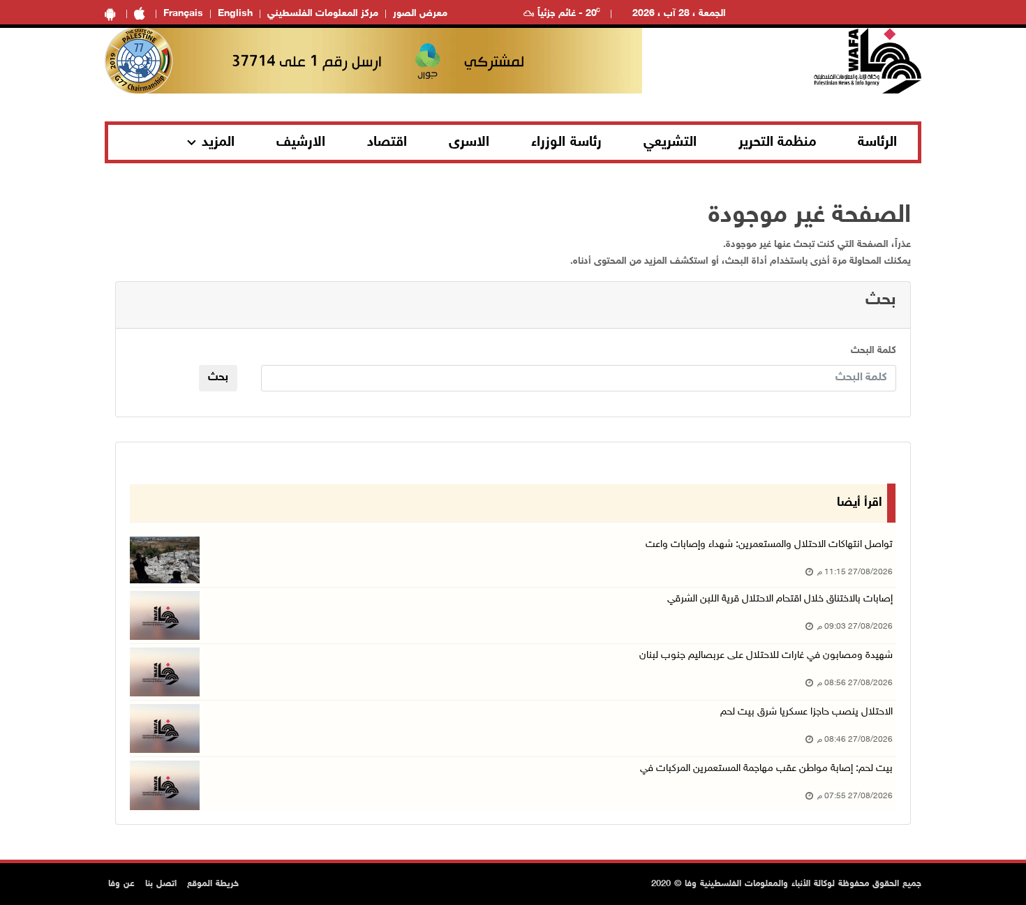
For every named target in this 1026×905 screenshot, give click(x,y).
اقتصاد (387, 142)
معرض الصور (420, 14)
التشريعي (670, 142)
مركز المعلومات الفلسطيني (322, 14)
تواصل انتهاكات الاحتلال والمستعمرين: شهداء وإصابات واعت (769, 545)
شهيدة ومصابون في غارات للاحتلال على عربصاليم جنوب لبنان (766, 655)
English (235, 14)
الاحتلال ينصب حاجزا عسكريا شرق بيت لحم (806, 712)
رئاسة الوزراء (566, 142)
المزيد (218, 142)
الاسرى (469, 142)
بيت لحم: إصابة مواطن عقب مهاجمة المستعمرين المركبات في (766, 769)
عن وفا (121, 884)
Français (183, 14)
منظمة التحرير (777, 142)
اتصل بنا (161, 884)
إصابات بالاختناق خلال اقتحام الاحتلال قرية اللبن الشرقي (780, 599)
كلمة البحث (873, 351)
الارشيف (300, 142)
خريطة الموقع (213, 884)
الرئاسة (877, 142)
